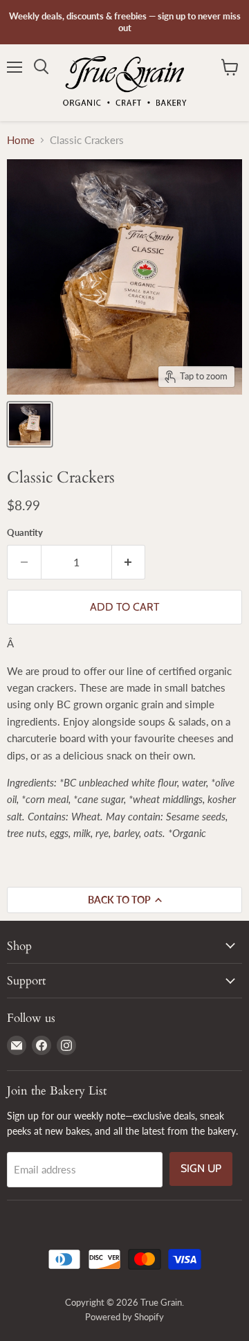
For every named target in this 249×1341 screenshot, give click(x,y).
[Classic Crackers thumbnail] (30, 424)
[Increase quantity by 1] (129, 562)
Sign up (201, 1168)
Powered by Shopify (124, 1316)
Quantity (25, 533)
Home (21, 140)
